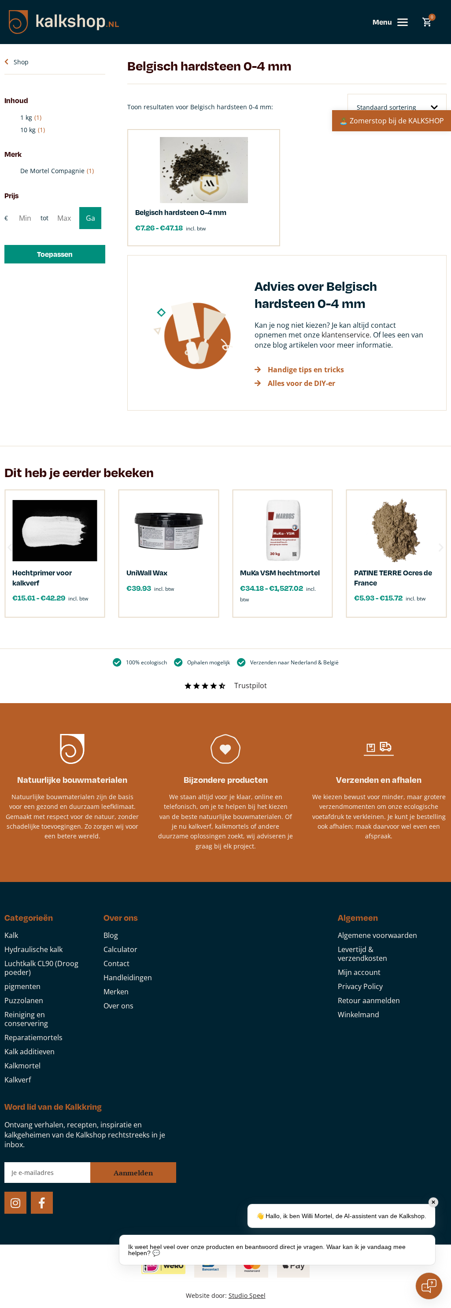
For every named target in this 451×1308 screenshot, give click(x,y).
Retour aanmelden (369, 1000)
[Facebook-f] (42, 1203)
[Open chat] (429, 1286)
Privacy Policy (360, 986)
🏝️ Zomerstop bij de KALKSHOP (391, 121)
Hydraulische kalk (33, 949)
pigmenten (22, 986)
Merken (116, 991)
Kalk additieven (29, 1051)
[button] (54, 254)
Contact (116, 963)
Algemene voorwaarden (377, 935)
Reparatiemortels (33, 1037)
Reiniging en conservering (26, 1019)
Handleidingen (128, 977)
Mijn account (359, 972)
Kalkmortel (22, 1065)
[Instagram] (15, 1203)
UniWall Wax (146, 572)
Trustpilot (250, 685)
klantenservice (346, 335)
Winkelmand (358, 1014)
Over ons (118, 1005)
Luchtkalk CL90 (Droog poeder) (41, 968)
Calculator (120, 949)
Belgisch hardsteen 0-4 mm (180, 212)
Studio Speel (247, 1295)
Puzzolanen (23, 1000)
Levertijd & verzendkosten (362, 954)
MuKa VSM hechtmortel (280, 572)
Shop (21, 62)
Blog (111, 935)
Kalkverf (17, 1079)
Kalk (11, 935)
